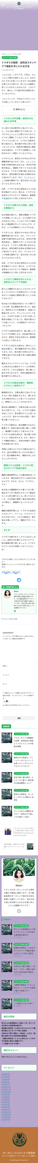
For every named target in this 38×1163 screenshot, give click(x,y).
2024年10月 (6, 1092)
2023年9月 (6, 1119)
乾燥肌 (6, 198)
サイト (5, 684)
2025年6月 (6, 1079)
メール (6, 675)
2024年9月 (6, 1094)
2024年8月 (6, 1097)
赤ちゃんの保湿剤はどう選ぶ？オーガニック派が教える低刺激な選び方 (24, 932)
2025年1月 (6, 1084)
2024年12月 (6, 1087)
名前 (5, 666)
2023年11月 (6, 1114)
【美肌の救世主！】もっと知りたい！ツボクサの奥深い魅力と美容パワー (24, 988)
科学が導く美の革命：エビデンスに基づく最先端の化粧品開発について (23, 780)
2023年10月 (6, 1117)
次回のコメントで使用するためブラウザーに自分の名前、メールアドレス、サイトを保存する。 (18, 695)
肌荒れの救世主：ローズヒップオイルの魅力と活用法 (23, 797)
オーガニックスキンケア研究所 (19, 1152)
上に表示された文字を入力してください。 (17, 705)
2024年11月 (6, 1089)
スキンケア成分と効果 (10, 619)
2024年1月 (6, 1109)
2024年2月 (6, 1107)
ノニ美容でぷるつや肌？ (23, 1003)
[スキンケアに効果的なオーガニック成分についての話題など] (19, 4)
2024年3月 (6, 1104)
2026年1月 (6, 1074)
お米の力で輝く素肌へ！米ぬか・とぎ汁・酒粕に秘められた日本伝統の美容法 (24, 969)
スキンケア (13, 134)
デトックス (30, 161)
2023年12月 (6, 1112)
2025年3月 (6, 1081)
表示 (22, 109)
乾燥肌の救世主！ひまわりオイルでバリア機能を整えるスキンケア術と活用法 (24, 950)
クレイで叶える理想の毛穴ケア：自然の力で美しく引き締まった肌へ (23, 814)
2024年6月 (6, 1099)
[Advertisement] (19, 30)
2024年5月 (6, 1102)
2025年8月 (6, 1076)
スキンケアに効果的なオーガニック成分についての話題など (19, 1156)
